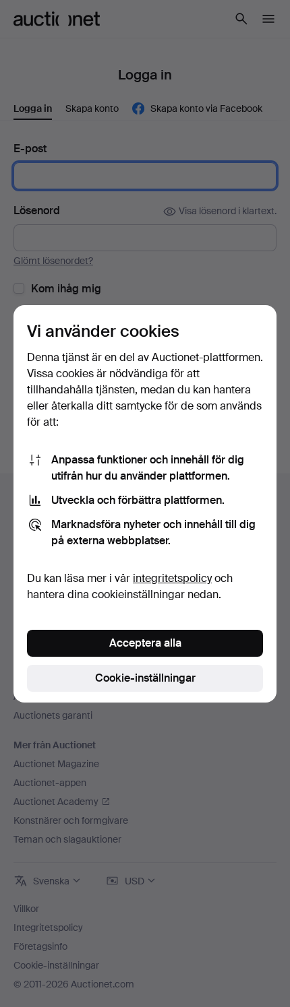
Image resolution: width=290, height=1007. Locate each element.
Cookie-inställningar (145, 678)
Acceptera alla (145, 643)
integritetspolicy (172, 578)
